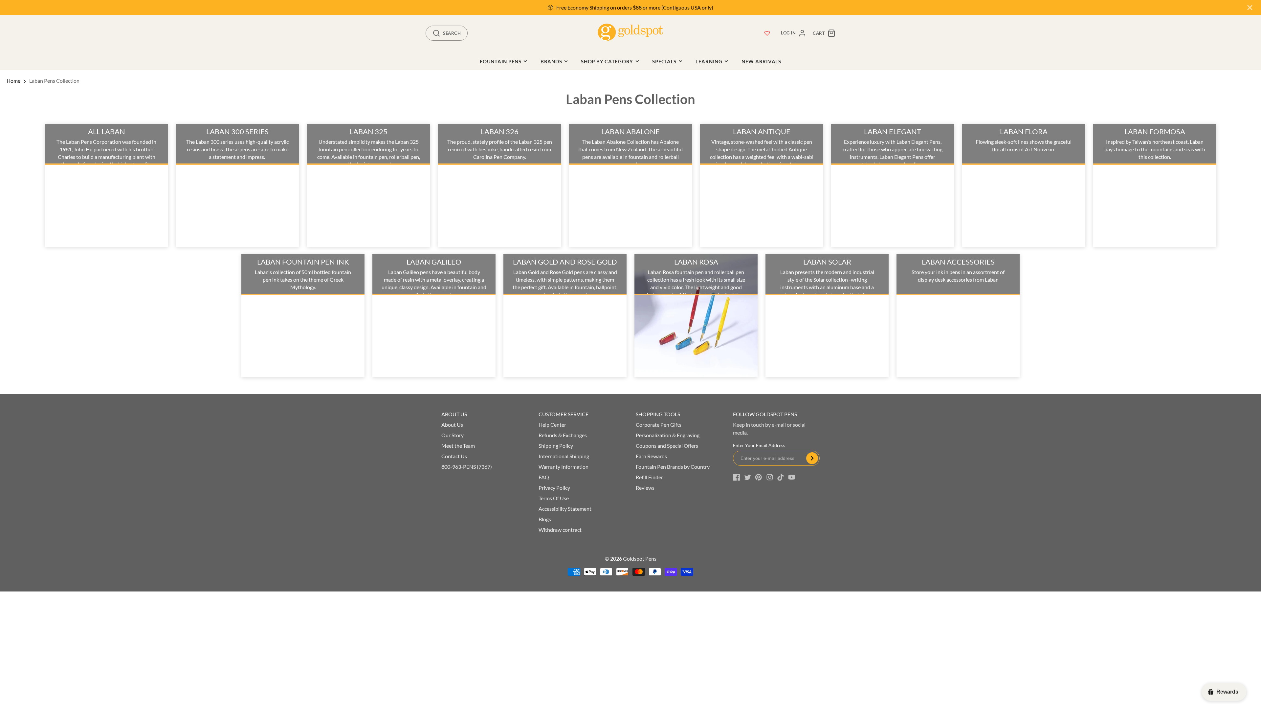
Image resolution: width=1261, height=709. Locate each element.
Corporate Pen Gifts (658, 424)
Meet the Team (458, 445)
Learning (709, 61)
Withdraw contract (560, 529)
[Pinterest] (758, 477)
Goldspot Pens (639, 558)
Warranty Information (563, 466)
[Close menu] (1250, 7)
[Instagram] (769, 477)
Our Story (452, 435)
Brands (551, 61)
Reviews (645, 487)
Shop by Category (607, 61)
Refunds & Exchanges (563, 435)
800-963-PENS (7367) (466, 466)
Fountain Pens (500, 61)
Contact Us (454, 456)
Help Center (552, 424)
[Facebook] (736, 477)
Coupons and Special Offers (667, 445)
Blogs (545, 519)
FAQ (544, 477)
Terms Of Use (554, 498)
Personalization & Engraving (667, 435)
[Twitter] (747, 477)
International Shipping (564, 456)
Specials (664, 61)
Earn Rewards (651, 456)
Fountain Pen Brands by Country (673, 466)
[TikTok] (780, 477)
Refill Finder (649, 477)
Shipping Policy (556, 445)
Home (13, 80)
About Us (452, 424)
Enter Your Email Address (759, 445)
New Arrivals (761, 61)
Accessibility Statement (565, 508)
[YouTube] (791, 477)
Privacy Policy (554, 487)
